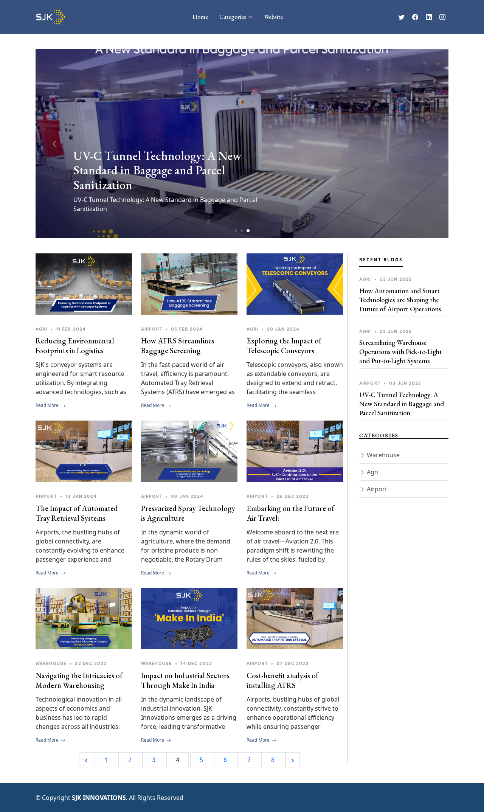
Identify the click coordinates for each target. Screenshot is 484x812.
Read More (48, 405)
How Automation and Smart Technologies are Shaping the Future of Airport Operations (400, 299)
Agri (372, 472)
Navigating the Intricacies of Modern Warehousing (79, 680)
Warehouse (382, 455)
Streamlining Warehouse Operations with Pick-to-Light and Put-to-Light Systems (400, 351)
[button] (429, 143)
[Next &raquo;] (292, 759)
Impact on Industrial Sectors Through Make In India (185, 680)
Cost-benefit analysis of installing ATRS (282, 680)
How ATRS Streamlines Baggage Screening (177, 346)
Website (273, 17)
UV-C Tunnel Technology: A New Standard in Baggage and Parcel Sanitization (401, 403)
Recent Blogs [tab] (381, 259)
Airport (376, 489)
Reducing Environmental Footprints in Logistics (75, 346)
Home (200, 17)
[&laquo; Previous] (87, 759)
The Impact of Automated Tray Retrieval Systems (77, 513)
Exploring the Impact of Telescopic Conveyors (284, 346)
